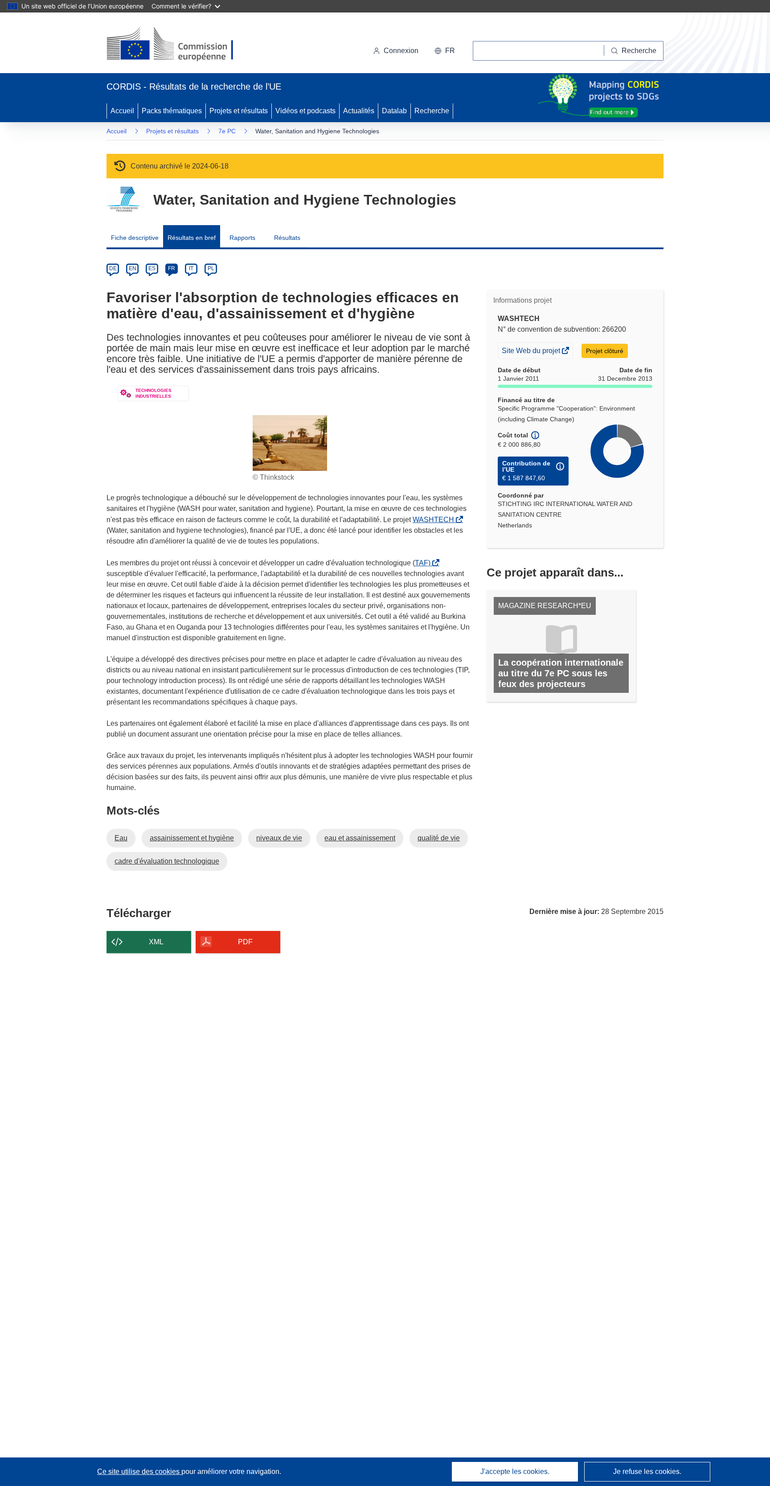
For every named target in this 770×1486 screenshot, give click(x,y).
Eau (121, 838)
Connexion (401, 50)
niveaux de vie (279, 838)
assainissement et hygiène (192, 838)
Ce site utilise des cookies (139, 1471)
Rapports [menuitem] (242, 237)
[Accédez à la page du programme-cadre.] (123, 199)
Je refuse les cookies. (647, 1471)
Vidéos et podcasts (305, 111)
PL (211, 268)
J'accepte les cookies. (514, 1471)
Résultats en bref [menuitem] (192, 237)
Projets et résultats (238, 111)
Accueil (122, 111)
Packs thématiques (172, 111)
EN (132, 268)
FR (171, 268)
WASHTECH (435, 519)
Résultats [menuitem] (287, 237)
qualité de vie (439, 838)
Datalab (394, 111)
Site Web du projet (531, 352)
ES (152, 268)
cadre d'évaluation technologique (167, 861)
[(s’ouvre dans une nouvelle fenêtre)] (178, 44)
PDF (245, 942)
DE (113, 268)
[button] (444, 51)
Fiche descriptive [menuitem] (135, 237)
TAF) (424, 563)
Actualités (358, 111)
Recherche (431, 111)
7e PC (227, 131)
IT (191, 268)
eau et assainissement (359, 838)
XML (156, 942)
